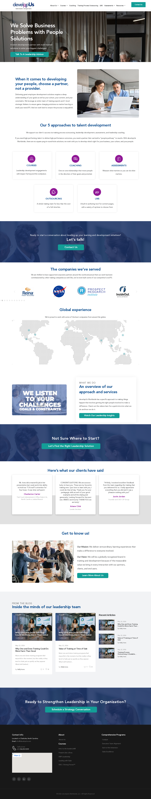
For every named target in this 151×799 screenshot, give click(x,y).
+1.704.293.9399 (23, 749)
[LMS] (97, 192)
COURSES (31, 165)
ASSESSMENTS (118, 166)
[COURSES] (31, 159)
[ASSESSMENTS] (119, 159)
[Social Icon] (14, 779)
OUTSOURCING (54, 199)
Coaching (72, 5)
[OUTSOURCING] (54, 192)
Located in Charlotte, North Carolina (25, 738)
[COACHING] (75, 159)
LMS (101, 5)
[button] (14, 291)
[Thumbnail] (32, 627)
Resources (119, 5)
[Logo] (24, 5)
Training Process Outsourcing (87, 5)
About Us (53, 5)
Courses (63, 5)
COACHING (75, 166)
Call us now (21, 747)
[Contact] (14, 748)
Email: (14, 741)
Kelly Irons (21, 669)
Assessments (108, 5)
